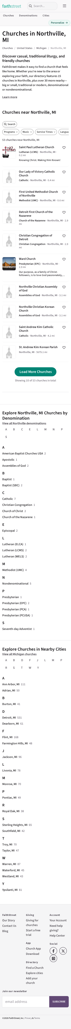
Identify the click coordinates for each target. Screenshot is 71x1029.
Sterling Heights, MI (14, 825)
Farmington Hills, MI (15, 743)
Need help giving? (56, 928)
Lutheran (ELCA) (12, 544)
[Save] (64, 147)
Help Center (57, 935)
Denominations (28, 16)
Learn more (9, 97)
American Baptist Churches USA (22, 453)
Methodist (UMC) (13, 570)
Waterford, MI (11, 870)
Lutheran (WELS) (13, 556)
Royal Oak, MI (11, 811)
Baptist (7, 479)
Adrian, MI (8, 690)
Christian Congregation (17, 505)
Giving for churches (32, 922)
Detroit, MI (9, 717)
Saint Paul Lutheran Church (35, 154)
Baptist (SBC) (11, 485)
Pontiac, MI (9, 797)
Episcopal (8, 530)
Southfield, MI (11, 831)
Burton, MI (9, 704)
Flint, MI (7, 737)
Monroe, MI (9, 784)
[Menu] (64, 6)
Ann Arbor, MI (11, 684)
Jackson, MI (9, 757)
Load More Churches (36, 371)
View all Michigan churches (19, 654)
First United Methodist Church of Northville (35, 197)
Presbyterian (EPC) (14, 603)
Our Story (8, 920)
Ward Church (35, 268)
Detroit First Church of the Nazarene (35, 218)
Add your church (32, 980)
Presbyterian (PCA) (14, 609)
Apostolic (8, 459)
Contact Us (9, 926)
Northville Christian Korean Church (35, 312)
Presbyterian (10, 597)
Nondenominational (15, 583)
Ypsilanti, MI (10, 890)
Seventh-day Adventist (17, 629)
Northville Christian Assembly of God (35, 292)
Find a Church (35, 968)
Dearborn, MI (10, 723)
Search (11, 124)
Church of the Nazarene (17, 517)
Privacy (28, 1018)
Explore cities (34, 973)
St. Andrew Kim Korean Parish (35, 352)
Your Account (58, 920)
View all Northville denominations (24, 423)
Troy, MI (7, 844)
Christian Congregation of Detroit (35, 242)
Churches (8, 16)
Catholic (7, 499)
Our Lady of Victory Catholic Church (35, 177)
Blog (5, 931)
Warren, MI (9, 864)
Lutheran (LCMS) (13, 550)
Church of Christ (12, 511)
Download (32, 954)
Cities (46, 16)
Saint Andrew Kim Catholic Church (35, 332)
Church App (33, 948)
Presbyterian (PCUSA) (16, 615)
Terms (37, 1018)
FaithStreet (11, 6)
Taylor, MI (8, 850)
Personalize (59, 23)
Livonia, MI (9, 770)
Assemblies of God (14, 465)
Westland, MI (10, 876)
